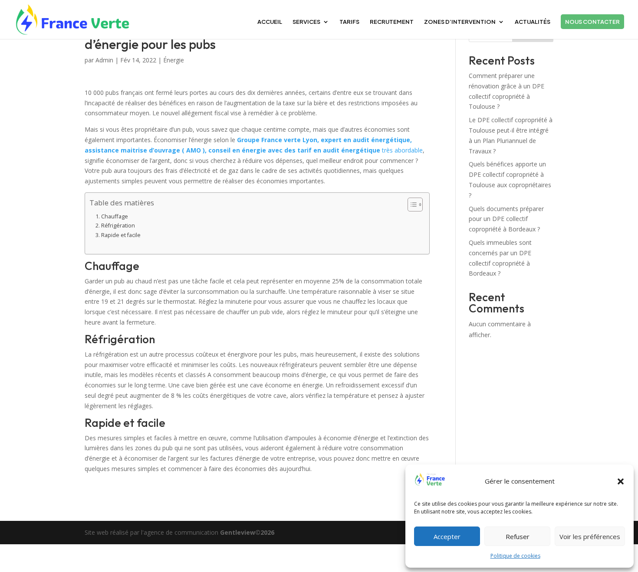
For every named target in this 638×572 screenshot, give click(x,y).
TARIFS (349, 22)
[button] (620, 481)
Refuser (517, 536)
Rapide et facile (121, 235)
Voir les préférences (589, 536)
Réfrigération (118, 225)
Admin (104, 60)
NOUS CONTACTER (592, 21)
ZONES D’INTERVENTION (460, 22)
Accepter (447, 536)
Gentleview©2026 (247, 532)
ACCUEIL (269, 22)
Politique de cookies (515, 555)
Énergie (173, 60)
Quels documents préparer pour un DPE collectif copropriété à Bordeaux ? (506, 219)
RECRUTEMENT (392, 22)
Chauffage (114, 216)
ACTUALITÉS (532, 22)
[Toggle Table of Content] (411, 204)
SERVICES (306, 22)
